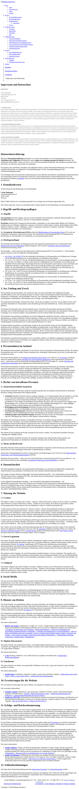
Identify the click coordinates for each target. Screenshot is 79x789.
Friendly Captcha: (11, 692)
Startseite (8, 67)
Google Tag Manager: (12, 755)
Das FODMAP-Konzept (15, 17)
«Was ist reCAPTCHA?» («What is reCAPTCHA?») (29, 701)
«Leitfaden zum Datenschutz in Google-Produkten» (53, 631)
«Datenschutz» (62, 655)
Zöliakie (7, 64)
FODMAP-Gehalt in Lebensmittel (18, 46)
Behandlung (12, 31)
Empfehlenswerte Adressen (17, 62)
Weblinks (11, 60)
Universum (63, 358)
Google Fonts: (10, 674)
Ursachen (12, 29)
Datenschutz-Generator (39, 769)
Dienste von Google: (12, 626)
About (10, 11)
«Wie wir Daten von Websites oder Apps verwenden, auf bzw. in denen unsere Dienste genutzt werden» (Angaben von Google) (41, 633)
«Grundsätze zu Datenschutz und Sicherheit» (19, 629)
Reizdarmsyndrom (10, 27)
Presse (11, 25)
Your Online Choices (66, 531)
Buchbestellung (13, 21)
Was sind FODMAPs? (15, 38)
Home (6, 5)
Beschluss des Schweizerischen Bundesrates (36, 359)
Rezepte (7, 50)
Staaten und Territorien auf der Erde (34, 358)
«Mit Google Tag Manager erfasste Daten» (42, 759)
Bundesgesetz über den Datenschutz (12, 246)
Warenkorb (16, 23)
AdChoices (42, 529)
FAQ (10, 35)
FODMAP (8, 75)
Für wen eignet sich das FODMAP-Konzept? (21, 44)
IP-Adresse (20, 544)
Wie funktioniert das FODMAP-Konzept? (20, 42)
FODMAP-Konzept (9, 36)
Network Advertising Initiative (11, 531)
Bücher (7, 15)
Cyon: (7, 655)
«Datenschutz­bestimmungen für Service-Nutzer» (29, 695)
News (10, 7)
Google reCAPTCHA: (12, 697)
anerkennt (21, 178)
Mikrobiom (12, 33)
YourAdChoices (31, 531)
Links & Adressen (9, 58)
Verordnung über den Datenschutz (59, 246)
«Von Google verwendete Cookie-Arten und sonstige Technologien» (33, 635)
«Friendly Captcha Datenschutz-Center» (36, 694)
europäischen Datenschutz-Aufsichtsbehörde (42, 460)
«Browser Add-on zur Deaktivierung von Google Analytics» (35, 753)
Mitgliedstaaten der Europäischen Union (51, 232)
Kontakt (11, 13)
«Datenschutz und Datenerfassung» (41, 676)
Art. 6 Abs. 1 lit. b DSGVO (14, 256)
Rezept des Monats (14, 56)
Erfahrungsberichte (14, 48)
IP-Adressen (28, 610)
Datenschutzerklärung (42, 629)
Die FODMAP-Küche (14, 19)
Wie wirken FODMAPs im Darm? (18, 40)
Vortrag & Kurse (13, 9)
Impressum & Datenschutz (12, 784)
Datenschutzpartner (56, 769)
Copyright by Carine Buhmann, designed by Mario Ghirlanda (55, 784)
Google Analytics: (11, 748)
